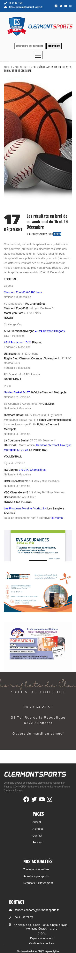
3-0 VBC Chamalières (25, 469)
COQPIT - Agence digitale (48, 951)
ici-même (57, 517)
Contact (37, 835)
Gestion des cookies (41, 943)
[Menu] (38, 55)
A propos (38, 828)
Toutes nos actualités (36, 869)
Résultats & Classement (38, 883)
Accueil (8, 67)
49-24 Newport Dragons (34, 331)
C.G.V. (42, 933)
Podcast (37, 842)
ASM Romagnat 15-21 (23, 342)
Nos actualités (23, 67)
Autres (57, 234)
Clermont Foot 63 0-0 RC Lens (23, 292)
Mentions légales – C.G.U (41, 928)
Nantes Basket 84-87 (35, 392)
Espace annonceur (41, 938)
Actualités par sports (36, 876)
